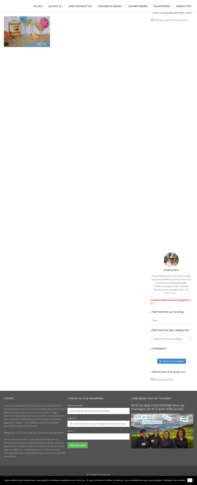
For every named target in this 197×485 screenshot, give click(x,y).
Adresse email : (75, 405)
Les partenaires (138, 6)
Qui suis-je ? (55, 6)
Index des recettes (80, 6)
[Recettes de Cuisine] (162, 379)
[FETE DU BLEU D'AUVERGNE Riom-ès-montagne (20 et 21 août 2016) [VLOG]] (162, 431)
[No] (193, 480)
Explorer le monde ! (110, 6)
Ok (190, 480)
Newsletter (183, 6)
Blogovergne (162, 6)
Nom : (70, 430)
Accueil (37, 6)
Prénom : (72, 418)
